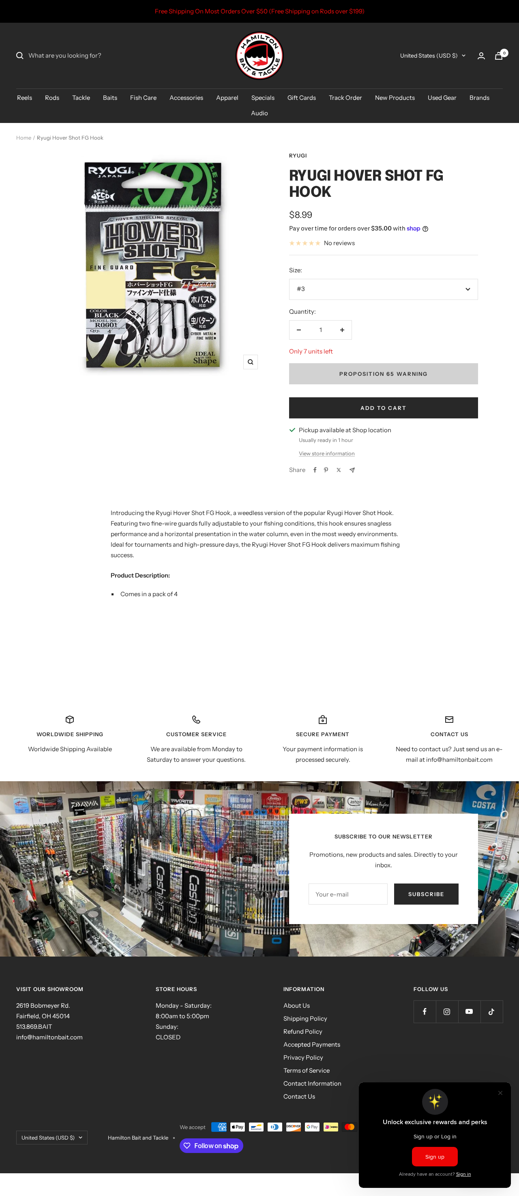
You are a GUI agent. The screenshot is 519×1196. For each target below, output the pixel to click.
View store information (327, 453)
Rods (52, 97)
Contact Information (312, 1083)
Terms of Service (306, 1070)
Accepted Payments (311, 1044)
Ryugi (298, 155)
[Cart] (499, 56)
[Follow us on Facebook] (425, 1011)
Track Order (345, 97)
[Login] (481, 55)
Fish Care (143, 97)
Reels (24, 97)
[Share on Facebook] (315, 470)
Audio (259, 113)
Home (23, 137)
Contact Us (299, 1096)
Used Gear (442, 97)
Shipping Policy (305, 1018)
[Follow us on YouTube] (469, 1011)
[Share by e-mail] (352, 470)
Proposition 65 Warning (383, 374)
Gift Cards (301, 97)
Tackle (81, 97)
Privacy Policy (303, 1057)
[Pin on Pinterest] (326, 470)
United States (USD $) (429, 55)
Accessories (186, 97)
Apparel (227, 97)
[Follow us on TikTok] (491, 1011)
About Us (296, 1005)
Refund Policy (302, 1031)
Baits (110, 97)
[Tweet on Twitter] (338, 470)
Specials (263, 97)
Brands (479, 97)
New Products (395, 97)
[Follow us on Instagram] (447, 1011)
